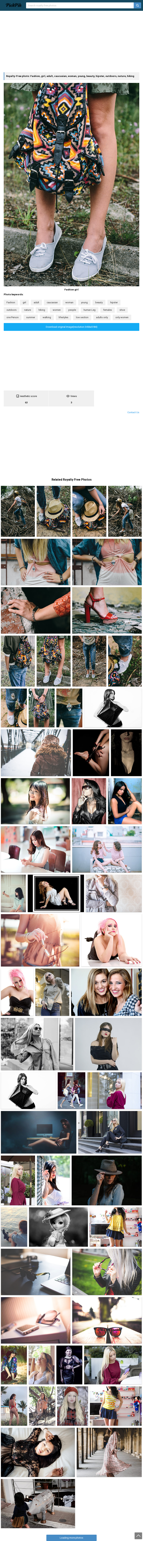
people (72, 309)
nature (27, 309)
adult (36, 302)
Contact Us (133, 412)
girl (24, 302)
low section (82, 317)
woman (69, 302)
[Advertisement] (71, 41)
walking (47, 317)
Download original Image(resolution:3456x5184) (71, 326)
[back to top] (138, 1535)
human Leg (90, 309)
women (57, 309)
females (107, 309)
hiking (42, 309)
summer (30, 317)
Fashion (11, 302)
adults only (102, 317)
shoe (122, 309)
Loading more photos (71, 1537)
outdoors (12, 309)
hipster (114, 302)
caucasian (52, 302)
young (84, 302)
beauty (99, 302)
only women (121, 317)
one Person (13, 317)
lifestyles (63, 317)
